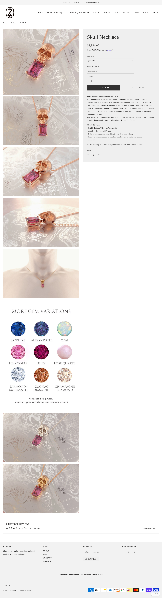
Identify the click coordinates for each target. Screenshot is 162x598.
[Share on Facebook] (88, 155)
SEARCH (46, 551)
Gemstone (90, 56)
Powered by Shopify (25, 590)
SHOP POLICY (49, 561)
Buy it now (137, 88)
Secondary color (93, 66)
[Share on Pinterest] (99, 155)
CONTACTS (47, 558)
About (96, 12)
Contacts (107, 12)
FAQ (117, 12)
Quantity (90, 76)
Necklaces (13, 23)
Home (40, 12)
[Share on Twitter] (93, 155)
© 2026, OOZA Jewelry (9, 590)
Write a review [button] (149, 529)
